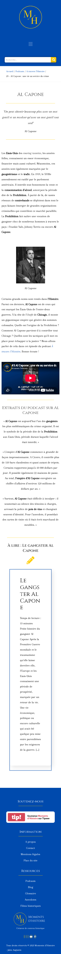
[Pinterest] (35, 936)
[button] (30, 44)
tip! (16, 817)
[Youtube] (31, 936)
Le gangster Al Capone (30, 594)
